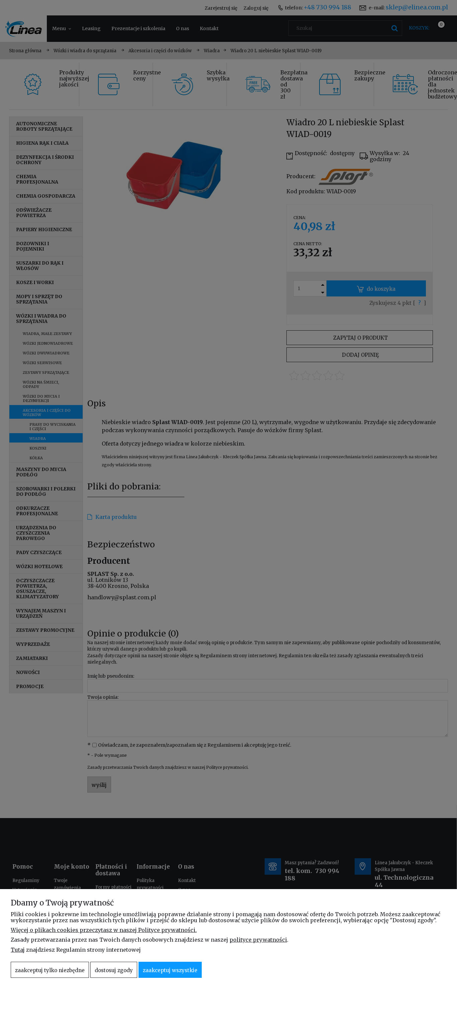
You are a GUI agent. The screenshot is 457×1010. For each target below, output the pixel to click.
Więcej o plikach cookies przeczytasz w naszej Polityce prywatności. (104, 930)
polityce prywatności (258, 939)
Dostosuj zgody (114, 970)
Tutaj (18, 949)
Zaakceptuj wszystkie (170, 970)
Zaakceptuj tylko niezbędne (50, 970)
